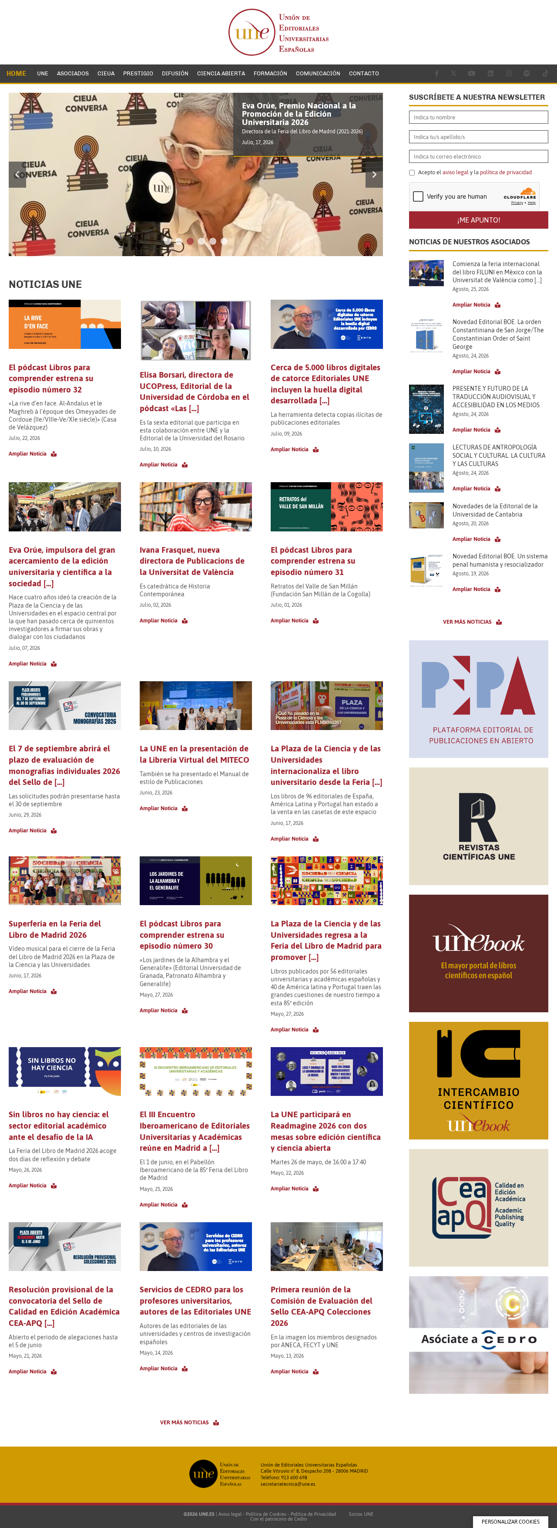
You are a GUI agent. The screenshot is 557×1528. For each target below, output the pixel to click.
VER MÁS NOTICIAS (184, 1422)
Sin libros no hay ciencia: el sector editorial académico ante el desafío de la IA (59, 1125)
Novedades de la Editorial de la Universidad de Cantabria (495, 510)
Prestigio (138, 73)
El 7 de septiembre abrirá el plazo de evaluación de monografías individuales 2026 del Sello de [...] (64, 765)
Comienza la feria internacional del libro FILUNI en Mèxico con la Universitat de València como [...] (497, 272)
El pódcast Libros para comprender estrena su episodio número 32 (51, 378)
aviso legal (456, 172)
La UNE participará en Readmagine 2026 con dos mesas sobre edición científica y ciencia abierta (326, 1131)
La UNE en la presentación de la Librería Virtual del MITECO (194, 754)
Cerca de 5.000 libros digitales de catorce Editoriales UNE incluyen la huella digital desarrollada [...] (325, 384)
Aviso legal (230, 1514)
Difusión (175, 73)
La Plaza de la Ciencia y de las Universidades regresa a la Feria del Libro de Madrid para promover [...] (326, 940)
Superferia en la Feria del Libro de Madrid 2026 (55, 929)
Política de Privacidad (313, 1514)
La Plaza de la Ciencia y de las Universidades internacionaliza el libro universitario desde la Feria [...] (327, 765)
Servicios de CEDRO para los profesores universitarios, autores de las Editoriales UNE (195, 1300)
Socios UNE (359, 1514)
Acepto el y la (474, 172)
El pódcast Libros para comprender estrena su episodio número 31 (313, 561)
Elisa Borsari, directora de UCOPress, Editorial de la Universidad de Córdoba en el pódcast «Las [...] (194, 391)
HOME (16, 74)
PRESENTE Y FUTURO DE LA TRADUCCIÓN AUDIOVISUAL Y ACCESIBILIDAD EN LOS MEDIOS (496, 397)
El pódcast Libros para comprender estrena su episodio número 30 (182, 934)
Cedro (300, 1518)
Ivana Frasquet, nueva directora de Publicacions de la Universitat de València (192, 561)
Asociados (73, 73)
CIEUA (105, 73)
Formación (270, 73)
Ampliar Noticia (28, 453)
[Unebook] (478, 1010)
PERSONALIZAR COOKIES (511, 1522)
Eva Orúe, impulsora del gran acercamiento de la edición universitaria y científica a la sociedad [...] (62, 566)
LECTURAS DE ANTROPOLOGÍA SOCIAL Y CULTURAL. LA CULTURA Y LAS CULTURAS (499, 455)
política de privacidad (506, 172)
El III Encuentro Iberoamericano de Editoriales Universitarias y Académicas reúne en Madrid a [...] (195, 1131)
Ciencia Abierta (221, 73)
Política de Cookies (266, 1514)
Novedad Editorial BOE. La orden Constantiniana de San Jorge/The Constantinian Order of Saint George (498, 334)
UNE (42, 73)
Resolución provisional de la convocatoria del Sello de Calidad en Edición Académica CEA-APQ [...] (64, 1306)
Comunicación (318, 73)
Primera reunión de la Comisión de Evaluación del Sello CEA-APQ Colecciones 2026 (321, 1306)
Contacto (364, 73)
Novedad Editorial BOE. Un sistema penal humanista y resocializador (500, 560)
